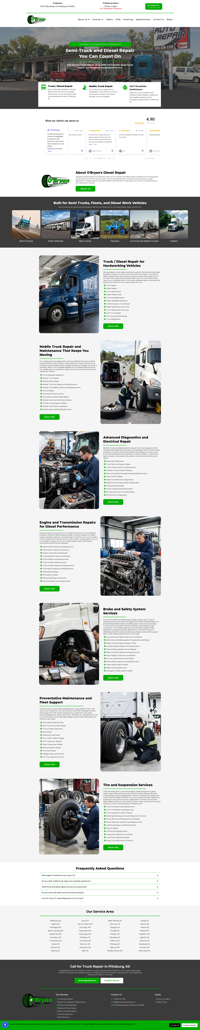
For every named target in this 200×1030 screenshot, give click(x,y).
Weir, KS (85, 951)
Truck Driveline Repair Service (54, 562)
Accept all (175, 1025)
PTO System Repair (50, 575)
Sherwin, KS (144, 941)
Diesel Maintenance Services (117, 307)
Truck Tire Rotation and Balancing (119, 810)
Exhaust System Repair (52, 748)
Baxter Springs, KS (55, 931)
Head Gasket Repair (51, 572)
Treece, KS (144, 927)
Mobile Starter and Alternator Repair (57, 400)
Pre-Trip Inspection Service (53, 757)
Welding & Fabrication (51, 735)
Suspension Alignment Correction (119, 834)
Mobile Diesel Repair (51, 381)
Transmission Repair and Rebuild (55, 550)
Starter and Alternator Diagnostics (119, 480)
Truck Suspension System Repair (119, 813)
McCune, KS (115, 924)
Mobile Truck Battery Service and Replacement (62, 387)
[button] (102, 19)
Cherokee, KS (85, 941)
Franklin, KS (115, 934)
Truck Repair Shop (113, 292)
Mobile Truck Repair (51, 378)
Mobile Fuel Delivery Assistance (55, 406)
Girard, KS (55, 944)
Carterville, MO (85, 931)
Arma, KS (85, 921)
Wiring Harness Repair (115, 486)
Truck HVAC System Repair (53, 738)
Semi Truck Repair (113, 313)
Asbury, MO (115, 947)
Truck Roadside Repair (115, 298)
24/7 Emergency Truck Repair (118, 304)
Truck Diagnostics (113, 319)
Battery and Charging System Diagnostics (122, 483)
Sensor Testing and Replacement (119, 489)
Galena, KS (55, 951)
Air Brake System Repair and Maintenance (123, 646)
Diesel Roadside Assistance (117, 301)
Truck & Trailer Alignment (53, 729)
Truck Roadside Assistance (53, 375)
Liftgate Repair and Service (53, 754)
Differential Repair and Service (55, 578)
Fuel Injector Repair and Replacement (58, 569)
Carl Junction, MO (85, 924)
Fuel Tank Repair (49, 751)
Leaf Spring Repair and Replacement (121, 825)
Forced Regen (48, 391)
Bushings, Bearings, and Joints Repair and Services (126, 816)
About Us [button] (83, 19)
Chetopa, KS (115, 944)
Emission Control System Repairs (119, 470)
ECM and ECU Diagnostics (116, 495)
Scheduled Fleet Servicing (53, 394)
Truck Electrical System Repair (118, 464)
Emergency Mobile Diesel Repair (56, 397)
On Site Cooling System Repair (55, 403)
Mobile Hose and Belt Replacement (57, 409)
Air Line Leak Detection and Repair (120, 658)
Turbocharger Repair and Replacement (58, 565)
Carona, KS (144, 924)
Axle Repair (47, 732)
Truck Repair (111, 285)
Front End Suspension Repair (117, 837)
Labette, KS (144, 937)
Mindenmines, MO (114, 951)
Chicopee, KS (114, 937)
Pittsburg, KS (55, 921)
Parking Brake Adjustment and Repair (121, 649)
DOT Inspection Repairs (52, 741)
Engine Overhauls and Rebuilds (55, 553)
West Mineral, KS (115, 921)
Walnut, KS (114, 941)
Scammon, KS (85, 947)
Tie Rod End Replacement (116, 831)
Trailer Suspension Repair (53, 744)
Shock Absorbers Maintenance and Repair (123, 819)
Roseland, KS (144, 944)
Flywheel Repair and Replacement (56, 581)
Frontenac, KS (55, 941)
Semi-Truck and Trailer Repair (54, 726)
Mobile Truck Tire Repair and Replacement (60, 384)
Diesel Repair (111, 288)
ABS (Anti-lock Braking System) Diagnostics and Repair (127, 640)
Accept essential (189, 1025)
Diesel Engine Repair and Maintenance (58, 547)
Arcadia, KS (114, 931)
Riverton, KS (85, 944)
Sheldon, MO (144, 934)
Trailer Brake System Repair (117, 665)
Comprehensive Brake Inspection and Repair (124, 637)
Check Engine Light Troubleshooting (120, 467)
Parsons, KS (55, 947)
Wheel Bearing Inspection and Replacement (124, 822)
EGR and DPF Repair (114, 476)
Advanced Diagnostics (115, 461)
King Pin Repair (112, 828)
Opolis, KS (145, 921)
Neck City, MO (144, 951)
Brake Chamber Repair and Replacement (123, 652)
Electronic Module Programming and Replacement (126, 473)
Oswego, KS (115, 927)
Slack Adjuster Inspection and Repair (120, 655)
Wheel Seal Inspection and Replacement (122, 662)
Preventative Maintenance (53, 723)
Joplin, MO (55, 924)
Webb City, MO (55, 934)
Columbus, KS (55, 937)
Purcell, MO (145, 947)
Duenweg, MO (85, 934)
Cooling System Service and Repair (56, 556)
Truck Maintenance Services (117, 310)
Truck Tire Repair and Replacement (120, 807)
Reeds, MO (144, 931)
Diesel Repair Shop (113, 295)
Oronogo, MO (85, 927)
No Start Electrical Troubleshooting (120, 492)
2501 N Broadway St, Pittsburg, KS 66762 (57, 6)
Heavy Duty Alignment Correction (119, 840)
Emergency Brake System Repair (119, 671)
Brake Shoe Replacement (116, 668)
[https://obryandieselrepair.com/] (36, 19)
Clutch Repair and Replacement (55, 559)
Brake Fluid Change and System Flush (121, 643)
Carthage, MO (55, 927)
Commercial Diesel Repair (116, 316)
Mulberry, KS (85, 937)
